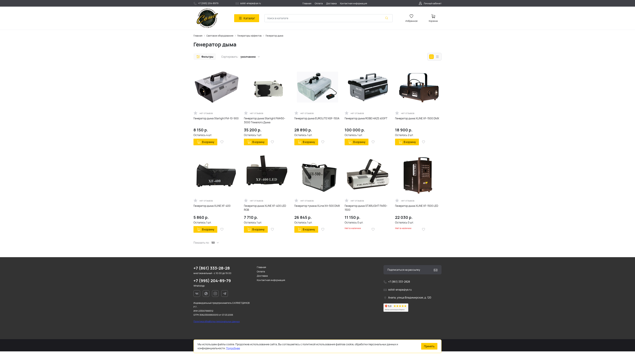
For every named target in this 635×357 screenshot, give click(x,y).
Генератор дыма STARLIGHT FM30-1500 (366, 208)
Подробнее (233, 348)
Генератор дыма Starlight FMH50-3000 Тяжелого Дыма (264, 120)
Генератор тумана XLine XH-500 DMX (317, 206)
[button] (204, 56)
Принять (429, 346)
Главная (197, 35)
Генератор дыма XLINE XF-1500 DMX (417, 118)
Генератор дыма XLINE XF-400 (212, 206)
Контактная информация (271, 280)
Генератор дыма (274, 35)
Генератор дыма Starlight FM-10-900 (216, 118)
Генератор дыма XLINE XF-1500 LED (416, 206)
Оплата (261, 271)
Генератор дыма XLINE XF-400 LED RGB (265, 208)
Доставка (262, 275)
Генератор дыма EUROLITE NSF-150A (316, 118)
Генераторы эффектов (249, 35)
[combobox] (328, 18)
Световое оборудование (219, 35)
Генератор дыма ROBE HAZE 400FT (366, 118)
